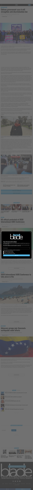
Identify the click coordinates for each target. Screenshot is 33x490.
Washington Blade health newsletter (9, 253)
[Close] (30, 232)
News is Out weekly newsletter (9, 252)
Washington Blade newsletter (8, 251)
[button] (16, 252)
